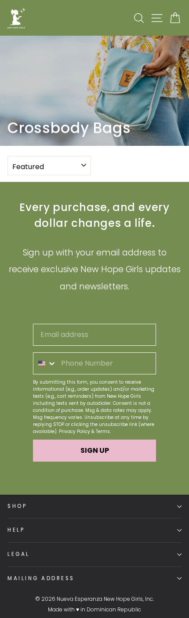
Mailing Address (41, 578)
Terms (103, 431)
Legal (18, 554)
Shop (17, 506)
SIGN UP (94, 450)
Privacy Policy (74, 431)
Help (16, 529)
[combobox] (45, 363)
